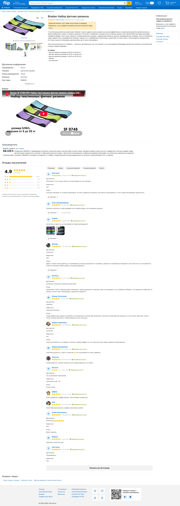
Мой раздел (138, 3)
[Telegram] (95, 491)
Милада (55, 244)
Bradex (23, 67)
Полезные (51, 168)
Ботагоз (55, 367)
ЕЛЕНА (54, 392)
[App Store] (130, 497)
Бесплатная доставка (106, 8)
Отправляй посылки (20, 8)
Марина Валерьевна (60, 347)
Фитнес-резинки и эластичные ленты (41, 11)
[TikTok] (95, 498)
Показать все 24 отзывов (99, 468)
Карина (55, 218)
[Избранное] (159, 3)
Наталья (55, 276)
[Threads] (102, 498)
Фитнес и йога (23, 11)
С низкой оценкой (89, 168)
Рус (152, 3)
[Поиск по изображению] (124, 3)
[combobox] (78, 3)
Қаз (147, 3)
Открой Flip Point (72, 8)
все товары (20, 148)
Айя (53, 402)
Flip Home (128, 8)
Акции (119, 8)
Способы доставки (163, 36)
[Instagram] (102, 491)
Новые (60, 168)
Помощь (42, 489)
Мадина (55, 437)
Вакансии (61, 494)
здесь (51, 28)
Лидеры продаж (141, 8)
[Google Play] (125, 497)
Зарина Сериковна (59, 322)
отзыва (61, 20)
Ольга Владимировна (60, 203)
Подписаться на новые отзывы (75, 20)
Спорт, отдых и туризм (9, 11)
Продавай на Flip (37, 8)
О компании (62, 489)
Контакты (159, 41)
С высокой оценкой (73, 168)
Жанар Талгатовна (59, 296)
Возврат (42, 494)
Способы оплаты (162, 39)
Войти (137, 2)
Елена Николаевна (59, 412)
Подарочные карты (88, 8)
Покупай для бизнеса (54, 8)
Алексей (55, 357)
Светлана (55, 173)
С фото (101, 168)
